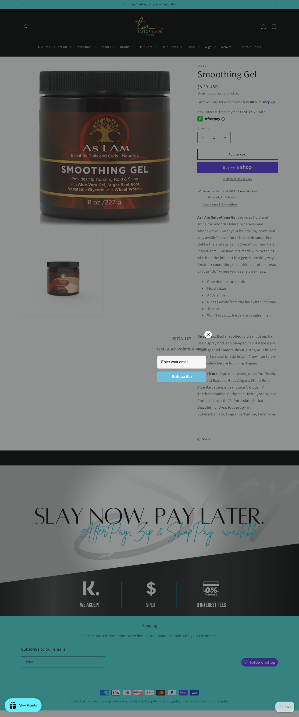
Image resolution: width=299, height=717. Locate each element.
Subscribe (181, 376)
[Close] (208, 334)
